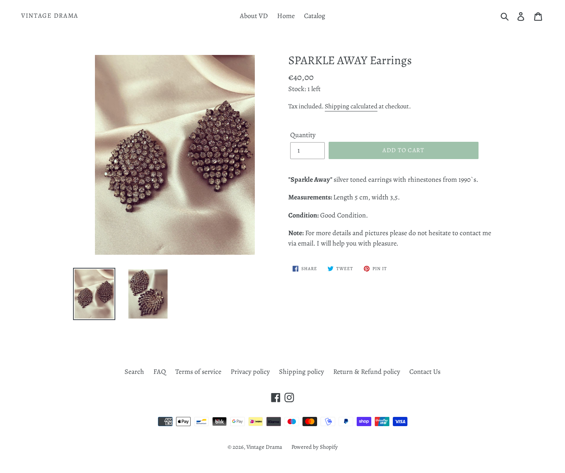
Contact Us (424, 371)
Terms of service (198, 371)
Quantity (303, 134)
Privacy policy (250, 371)
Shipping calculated (351, 106)
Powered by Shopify (314, 447)
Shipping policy (301, 371)
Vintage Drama (49, 16)
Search (134, 371)
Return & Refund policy (366, 371)
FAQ (159, 371)
